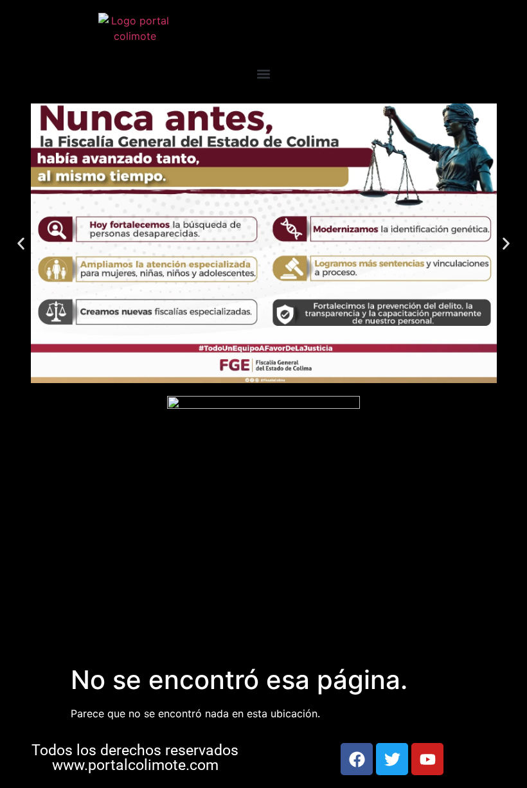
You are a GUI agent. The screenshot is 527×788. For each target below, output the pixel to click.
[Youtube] (427, 759)
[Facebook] (357, 759)
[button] (263, 73)
